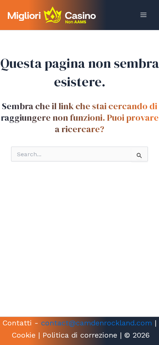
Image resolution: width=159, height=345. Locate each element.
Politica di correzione (80, 335)
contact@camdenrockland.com (96, 322)
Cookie (23, 335)
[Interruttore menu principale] (143, 15)
